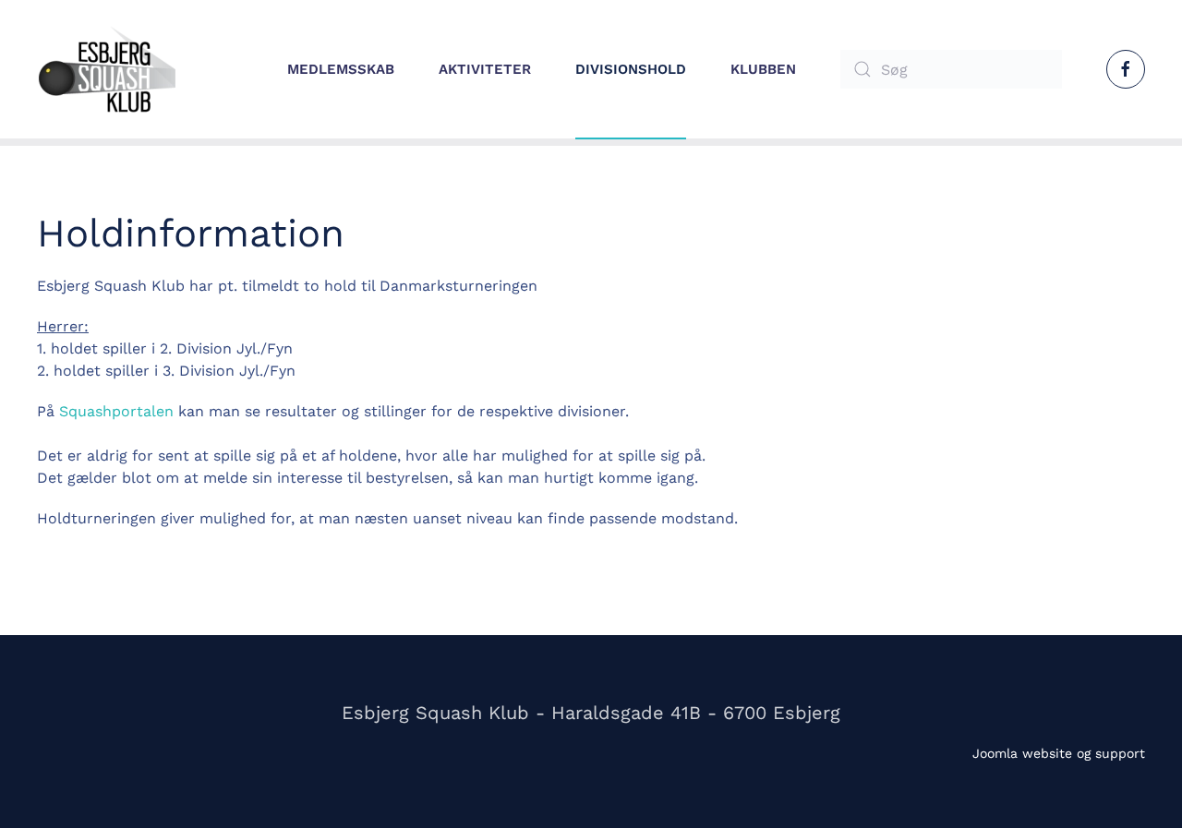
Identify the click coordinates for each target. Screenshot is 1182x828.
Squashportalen (116, 411)
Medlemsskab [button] (340, 69)
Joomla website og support (1058, 753)
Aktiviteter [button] (485, 69)
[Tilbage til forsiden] (106, 69)
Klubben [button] (763, 69)
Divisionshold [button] (630, 69)
